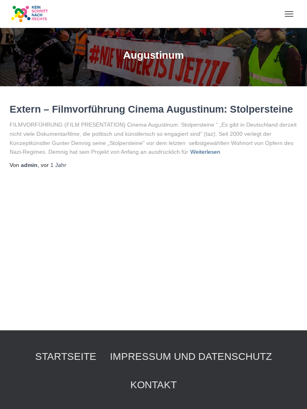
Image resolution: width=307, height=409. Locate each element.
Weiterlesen (205, 152)
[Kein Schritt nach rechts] (33, 14)
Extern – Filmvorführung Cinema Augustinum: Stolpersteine (151, 109)
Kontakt (153, 384)
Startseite (65, 356)
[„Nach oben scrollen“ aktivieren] (291, 393)
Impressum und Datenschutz (191, 356)
